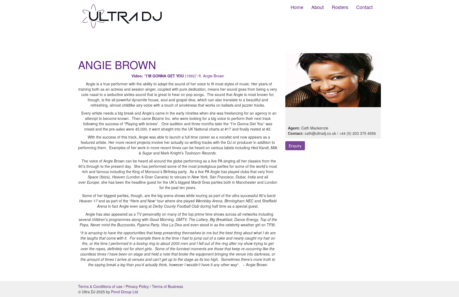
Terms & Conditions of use (100, 286)
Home (297, 6)
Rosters (340, 6)
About (317, 6)
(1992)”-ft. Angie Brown (177, 75)
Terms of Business (167, 286)
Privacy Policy (137, 286)
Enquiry (295, 145)
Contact (364, 6)
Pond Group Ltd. (125, 291)
